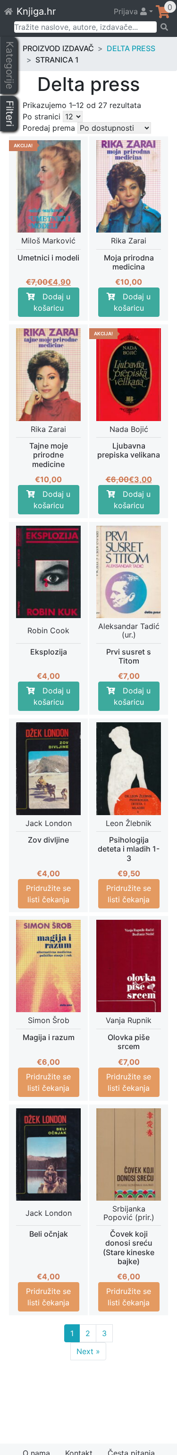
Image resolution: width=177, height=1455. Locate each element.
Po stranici (41, 116)
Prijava (127, 11)
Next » (88, 1351)
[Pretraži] (164, 27)
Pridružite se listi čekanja (48, 893)
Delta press (131, 48)
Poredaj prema (49, 128)
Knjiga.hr (36, 11)
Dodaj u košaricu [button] (52, 302)
